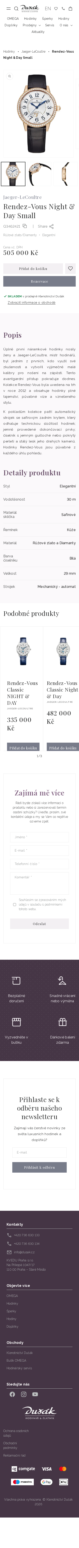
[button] (16, 9)
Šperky (11, 1311)
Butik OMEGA (16, 1360)
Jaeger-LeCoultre (33, 51)
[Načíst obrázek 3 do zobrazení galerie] (66, 174)
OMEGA (12, 1296)
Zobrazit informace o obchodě (32, 302)
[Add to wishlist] (70, 268)
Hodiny (12, 1319)
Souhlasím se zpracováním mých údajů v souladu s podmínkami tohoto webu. (42, 904)
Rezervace (39, 281)
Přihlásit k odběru (39, 1167)
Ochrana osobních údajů (16, 1433)
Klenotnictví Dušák (20, 1353)
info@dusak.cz (24, 1252)
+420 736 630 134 (27, 1243)
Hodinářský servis (19, 1368)
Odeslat (39, 924)
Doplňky (12, 1326)
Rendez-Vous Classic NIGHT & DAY (22, 693)
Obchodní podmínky (10, 1445)
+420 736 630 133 (27, 1235)
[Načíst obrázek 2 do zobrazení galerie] (39, 174)
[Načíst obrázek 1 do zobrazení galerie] (13, 174)
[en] (48, 8)
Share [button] (43, 226)
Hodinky (9, 51)
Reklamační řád (14, 1455)
